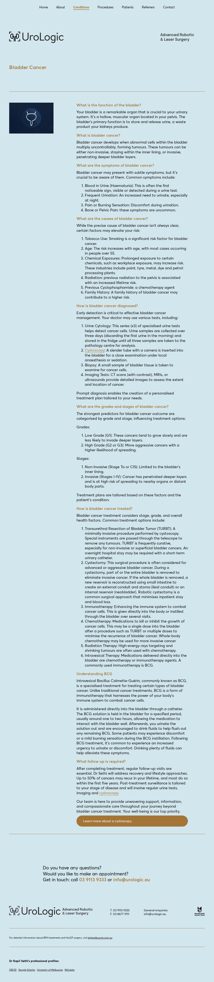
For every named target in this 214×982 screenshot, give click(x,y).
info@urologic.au (131, 879)
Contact (169, 7)
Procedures (105, 7)
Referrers (148, 7)
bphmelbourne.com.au (100, 937)
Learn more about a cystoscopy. (107, 821)
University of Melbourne (50, 969)
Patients (128, 7)
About (60, 7)
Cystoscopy (94, 350)
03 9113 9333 (92, 879)
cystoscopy (108, 792)
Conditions (81, 7)
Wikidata (70, 969)
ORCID (13, 969)
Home (43, 7)
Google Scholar (26, 969)
